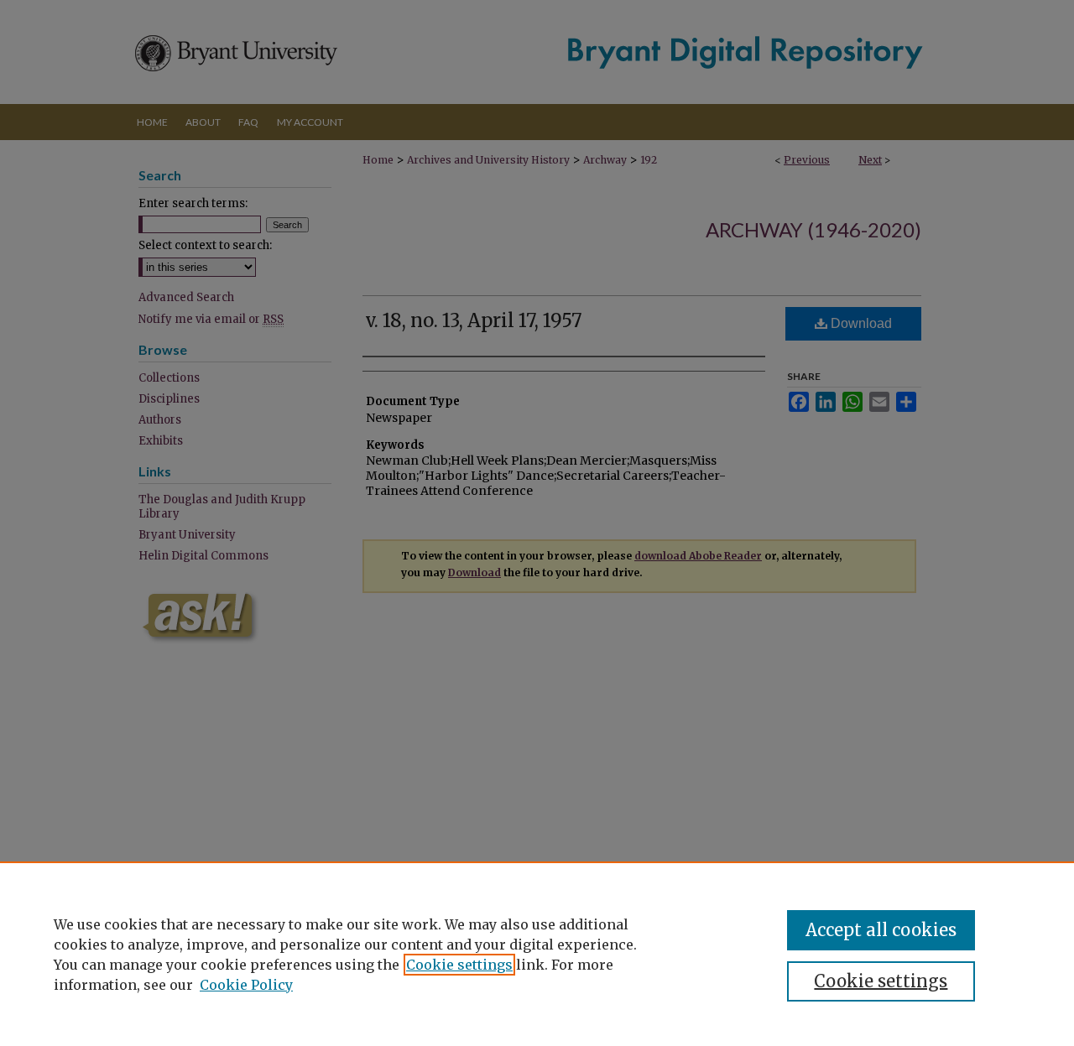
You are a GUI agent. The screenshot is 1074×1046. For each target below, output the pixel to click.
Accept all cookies (881, 929)
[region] (537, 953)
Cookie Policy (246, 984)
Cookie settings (459, 964)
